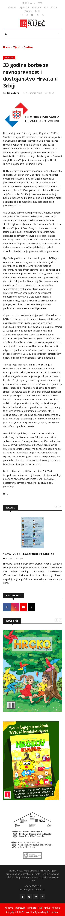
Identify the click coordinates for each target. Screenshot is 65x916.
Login (37, 10)
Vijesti (16, 47)
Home (6, 47)
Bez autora (12, 92)
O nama (12, 7)
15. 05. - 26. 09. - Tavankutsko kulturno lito (28, 553)
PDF (45, 7)
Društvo (28, 47)
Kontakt (28, 10)
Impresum (24, 7)
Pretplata (36, 7)
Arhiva (54, 7)
